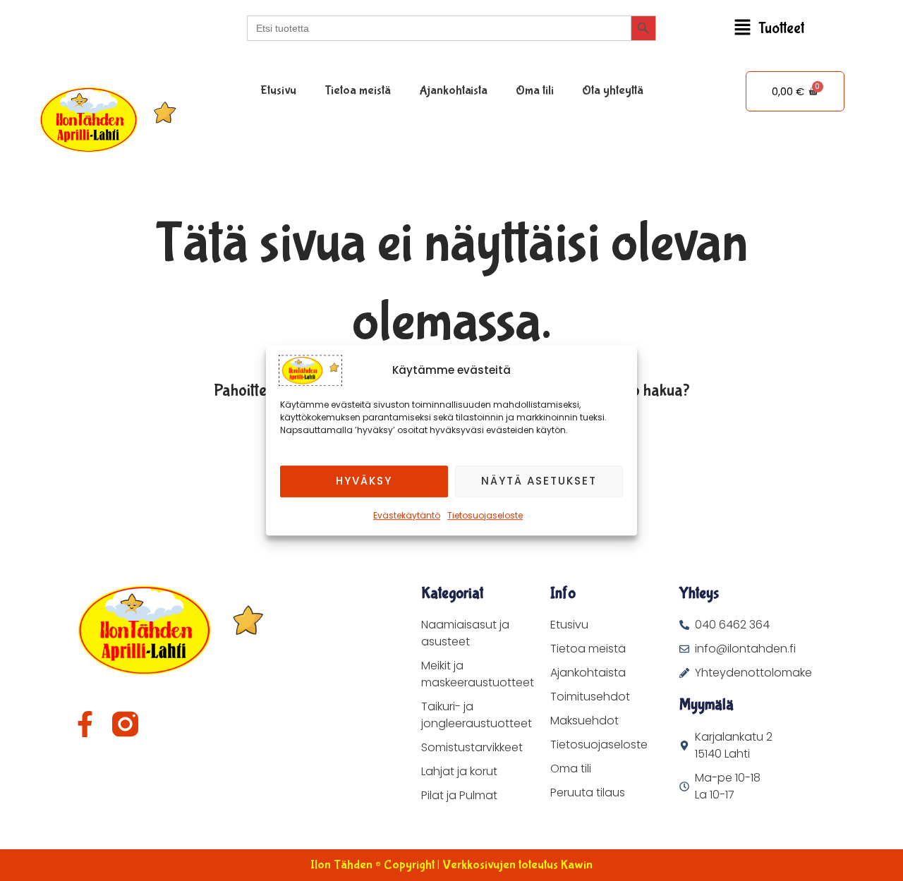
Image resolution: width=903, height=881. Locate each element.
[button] (769, 28)
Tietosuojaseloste (485, 515)
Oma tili (535, 90)
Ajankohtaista (453, 90)
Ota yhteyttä (612, 90)
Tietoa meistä (358, 90)
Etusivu (278, 90)
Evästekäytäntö (406, 515)
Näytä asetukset (539, 480)
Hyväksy (364, 480)
